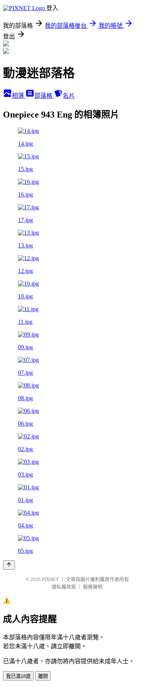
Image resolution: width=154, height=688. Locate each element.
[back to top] (9, 565)
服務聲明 (92, 587)
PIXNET (50, 579)
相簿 (18, 95)
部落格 (44, 95)
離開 (43, 676)
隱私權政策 (64, 587)
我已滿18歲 (18, 676)
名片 (69, 95)
